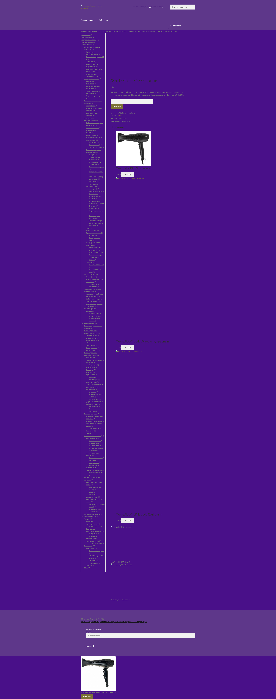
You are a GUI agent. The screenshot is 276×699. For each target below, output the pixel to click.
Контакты (95, 622)
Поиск (88, 632)
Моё (100, 20)
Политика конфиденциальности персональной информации (123, 622)
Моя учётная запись (93, 629)
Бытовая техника (94, 31)
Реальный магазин (88, 20)
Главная (84, 31)
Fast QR (119, 116)
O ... (107, 20)
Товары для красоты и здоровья (115, 31)
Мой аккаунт (85, 622)
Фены (153, 31)
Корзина (90, 646)
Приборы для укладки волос (139, 31)
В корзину (117, 106)
